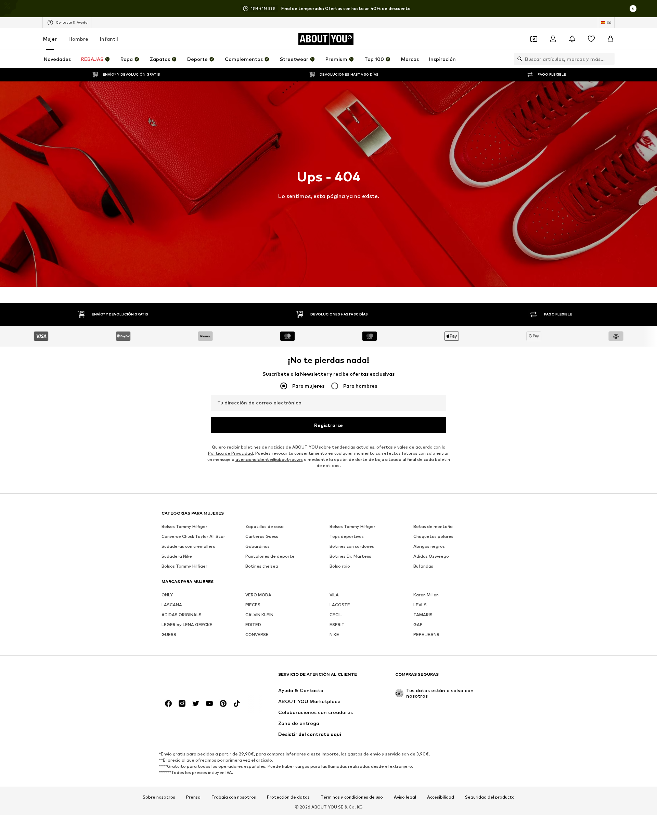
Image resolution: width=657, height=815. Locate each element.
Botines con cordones (352, 546)
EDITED (253, 624)
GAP (418, 624)
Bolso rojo (340, 566)
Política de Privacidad (230, 453)
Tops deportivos (347, 536)
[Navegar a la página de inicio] (199, 677)
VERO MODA (258, 594)
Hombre (78, 39)
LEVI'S (420, 604)
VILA (334, 594)
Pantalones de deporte (270, 556)
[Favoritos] (591, 39)
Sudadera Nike (177, 556)
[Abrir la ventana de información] (633, 8)
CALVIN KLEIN (259, 614)
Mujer (50, 39)
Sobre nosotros (159, 797)
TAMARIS (423, 614)
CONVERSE (257, 634)
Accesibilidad (440, 797)
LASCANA (172, 604)
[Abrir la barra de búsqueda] (518, 59)
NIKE (334, 634)
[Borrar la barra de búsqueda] (609, 59)
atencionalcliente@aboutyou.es (269, 459)
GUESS (169, 634)
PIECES (252, 604)
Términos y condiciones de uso (352, 797)
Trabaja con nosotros (233, 797)
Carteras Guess (261, 536)
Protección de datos (288, 797)
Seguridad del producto (490, 797)
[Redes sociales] (168, 703)
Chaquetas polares (433, 536)
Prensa (193, 797)
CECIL (336, 614)
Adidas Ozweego (431, 556)
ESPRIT (337, 624)
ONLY (167, 594)
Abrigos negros (429, 546)
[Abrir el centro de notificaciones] (572, 39)
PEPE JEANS (426, 634)
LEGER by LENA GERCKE (187, 624)
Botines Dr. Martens (350, 556)
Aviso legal (405, 797)
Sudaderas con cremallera (189, 546)
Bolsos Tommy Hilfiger (184, 526)
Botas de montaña (433, 526)
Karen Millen (426, 594)
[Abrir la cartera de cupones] (534, 39)
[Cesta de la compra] (610, 39)
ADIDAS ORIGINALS (182, 614)
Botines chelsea (261, 566)
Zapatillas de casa (264, 526)
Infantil (109, 39)
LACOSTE (340, 604)
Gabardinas (257, 546)
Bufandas (423, 566)
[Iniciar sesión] (553, 39)
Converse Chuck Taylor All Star (193, 536)
